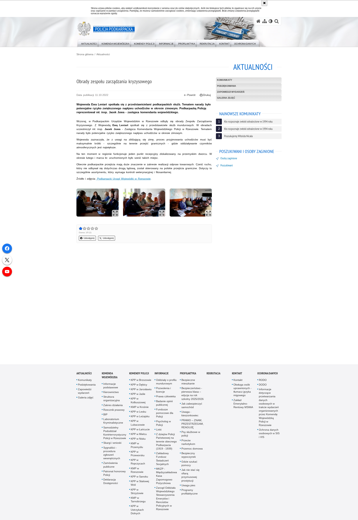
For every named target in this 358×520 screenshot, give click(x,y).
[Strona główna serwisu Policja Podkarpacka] (258, 21)
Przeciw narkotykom (188, 442)
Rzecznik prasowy (114, 410)
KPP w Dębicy (139, 384)
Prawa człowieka (166, 396)
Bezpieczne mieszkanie (188, 382)
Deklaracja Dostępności (110, 481)
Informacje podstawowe (110, 386)
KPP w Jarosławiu (141, 389)
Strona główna (84, 54)
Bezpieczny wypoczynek (188, 455)
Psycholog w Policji (163, 423)
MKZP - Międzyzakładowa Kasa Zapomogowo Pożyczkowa (166, 476)
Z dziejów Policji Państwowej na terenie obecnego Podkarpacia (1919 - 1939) (166, 441)
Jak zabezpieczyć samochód (191, 405)
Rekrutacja (213, 374)
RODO (263, 380)
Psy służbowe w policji (190, 434)
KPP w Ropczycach (138, 462)
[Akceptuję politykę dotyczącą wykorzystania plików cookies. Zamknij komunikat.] (264, 3)
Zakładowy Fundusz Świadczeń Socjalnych (162, 459)
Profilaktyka (188, 374)
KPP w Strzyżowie (137, 491)
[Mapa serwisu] (264, 21)
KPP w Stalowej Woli (140, 483)
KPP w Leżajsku (140, 416)
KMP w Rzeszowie (137, 470)
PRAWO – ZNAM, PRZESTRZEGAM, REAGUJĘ (192, 424)
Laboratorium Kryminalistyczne (113, 421)
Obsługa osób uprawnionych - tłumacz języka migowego (242, 390)
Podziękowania (226, 86)
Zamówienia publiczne (110, 465)
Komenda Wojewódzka (109, 376)
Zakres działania (113, 405)
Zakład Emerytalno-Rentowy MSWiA (243, 404)
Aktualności (103, 54)
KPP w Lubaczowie (138, 423)
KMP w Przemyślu (137, 445)
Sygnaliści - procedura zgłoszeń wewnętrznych (111, 453)
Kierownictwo (111, 392)
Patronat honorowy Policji (114, 473)
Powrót (191, 94)
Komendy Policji (139, 374)
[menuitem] (89, 43)
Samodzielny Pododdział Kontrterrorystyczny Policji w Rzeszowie (114, 433)
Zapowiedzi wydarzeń (230, 92)
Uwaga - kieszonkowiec (189, 414)
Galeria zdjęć (226, 98)
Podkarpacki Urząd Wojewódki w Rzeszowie (123, 178)
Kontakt (237, 374)
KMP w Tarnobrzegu (138, 500)
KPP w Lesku (138, 412)
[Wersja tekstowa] (271, 21)
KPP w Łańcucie (140, 429)
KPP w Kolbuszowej (138, 401)
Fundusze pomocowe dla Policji (164, 413)
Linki (158, 429)
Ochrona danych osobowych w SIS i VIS (269, 434)
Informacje (162, 374)
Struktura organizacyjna (111, 399)
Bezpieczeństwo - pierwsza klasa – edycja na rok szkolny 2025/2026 (192, 394)
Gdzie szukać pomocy (189, 464)
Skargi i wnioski (112, 443)
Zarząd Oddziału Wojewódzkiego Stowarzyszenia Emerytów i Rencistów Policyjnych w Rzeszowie (166, 499)
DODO (263, 384)
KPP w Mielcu (139, 434)
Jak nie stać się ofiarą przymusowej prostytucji (190, 476)
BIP (105, 414)
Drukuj (207, 94)
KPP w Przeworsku (138, 454)
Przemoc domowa (192, 448)
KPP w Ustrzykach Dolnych (137, 510)
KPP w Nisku (138, 439)
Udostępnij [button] (89, 238)
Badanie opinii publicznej (164, 403)
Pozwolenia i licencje (163, 390)
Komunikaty (224, 80)
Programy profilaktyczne (189, 492)
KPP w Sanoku (139, 476)
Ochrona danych (267, 374)
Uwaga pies (188, 485)
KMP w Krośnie (140, 407)
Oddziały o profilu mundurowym (166, 382)
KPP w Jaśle (138, 394)
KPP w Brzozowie (141, 380)
